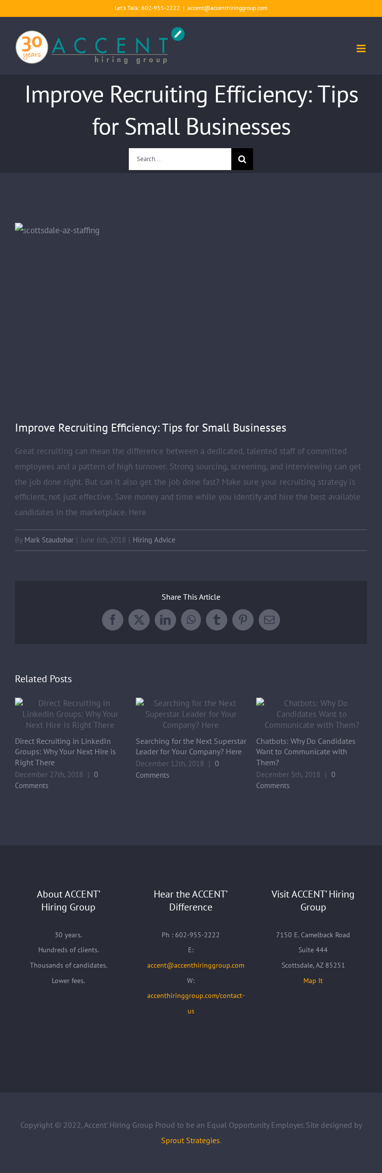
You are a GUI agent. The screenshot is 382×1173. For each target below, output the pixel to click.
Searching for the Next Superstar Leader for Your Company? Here (178, 714)
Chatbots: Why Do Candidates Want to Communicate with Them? (298, 714)
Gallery (84, 714)
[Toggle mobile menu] (362, 48)
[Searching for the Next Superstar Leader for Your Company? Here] (191, 714)
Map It (313, 980)
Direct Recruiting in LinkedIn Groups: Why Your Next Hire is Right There (57, 714)
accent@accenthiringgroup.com (228, 7)
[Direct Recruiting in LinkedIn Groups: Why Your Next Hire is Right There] (70, 714)
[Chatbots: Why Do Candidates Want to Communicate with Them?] (311, 714)
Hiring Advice (154, 539)
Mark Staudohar (49, 539)
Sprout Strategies (190, 1140)
